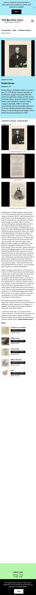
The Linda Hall (5, 30)
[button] (32, 21)
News (14, 30)
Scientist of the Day (25, 30)
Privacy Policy (22, 586)
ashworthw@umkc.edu (25, 319)
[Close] (34, 8)
